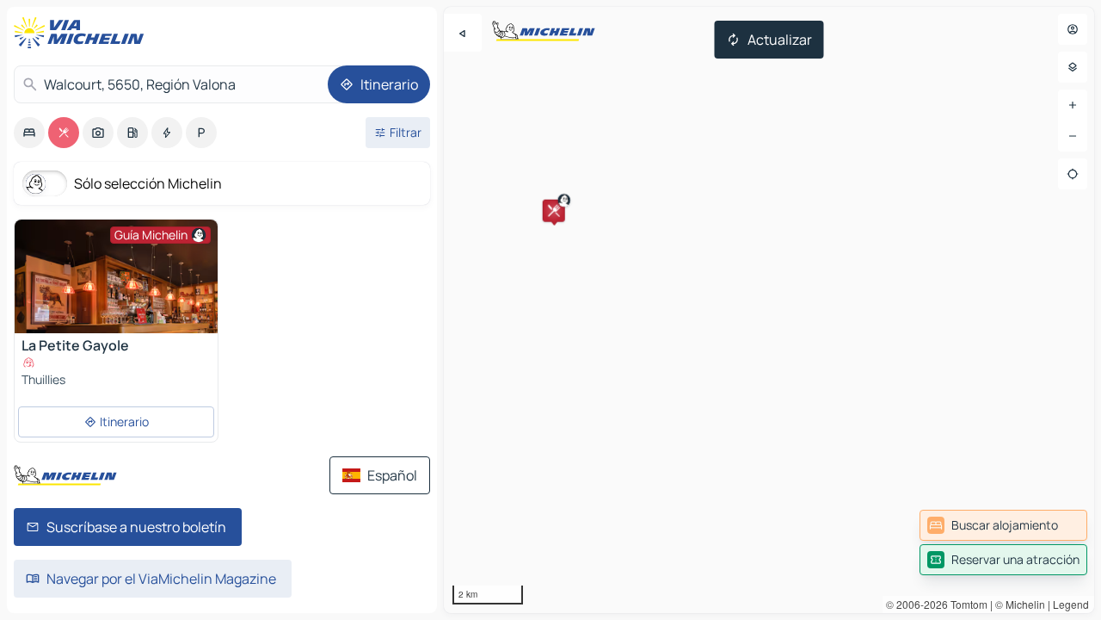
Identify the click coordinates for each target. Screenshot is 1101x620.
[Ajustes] (1072, 67)
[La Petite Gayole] (116, 321)
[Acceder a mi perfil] (1072, 29)
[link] (1003, 525)
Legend (1071, 604)
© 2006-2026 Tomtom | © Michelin (965, 604)
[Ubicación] (1072, 173)
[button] (554, 211)
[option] (29, 132)
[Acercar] (1072, 105)
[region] (769, 310)
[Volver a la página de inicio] (82, 33)
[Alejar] (1072, 136)
